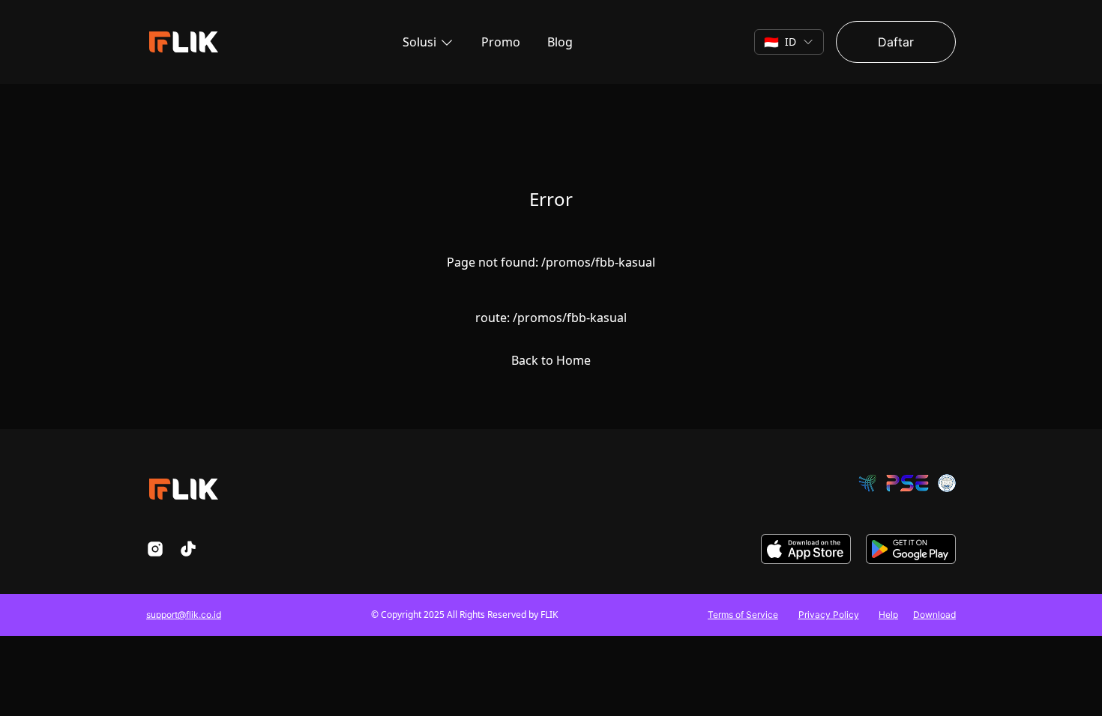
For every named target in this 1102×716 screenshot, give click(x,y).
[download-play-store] (911, 549)
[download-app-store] (806, 549)
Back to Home (551, 360)
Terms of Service (743, 614)
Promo (500, 42)
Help (888, 614)
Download (934, 614)
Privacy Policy (828, 614)
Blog (560, 42)
